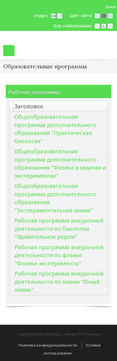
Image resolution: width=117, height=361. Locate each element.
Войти (111, 7)
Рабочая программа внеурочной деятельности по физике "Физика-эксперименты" (58, 255)
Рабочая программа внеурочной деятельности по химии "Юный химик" (58, 282)
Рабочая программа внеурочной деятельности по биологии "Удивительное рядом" (58, 228)
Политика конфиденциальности (47, 345)
